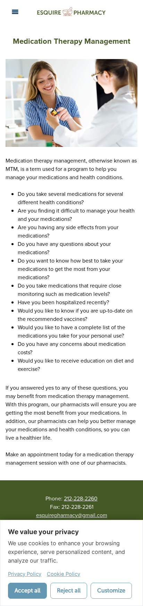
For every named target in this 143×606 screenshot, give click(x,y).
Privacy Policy (24, 574)
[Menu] (15, 12)
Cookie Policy (63, 574)
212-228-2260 (81, 498)
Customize (111, 590)
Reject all (69, 590)
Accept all (27, 590)
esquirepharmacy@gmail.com (71, 515)
